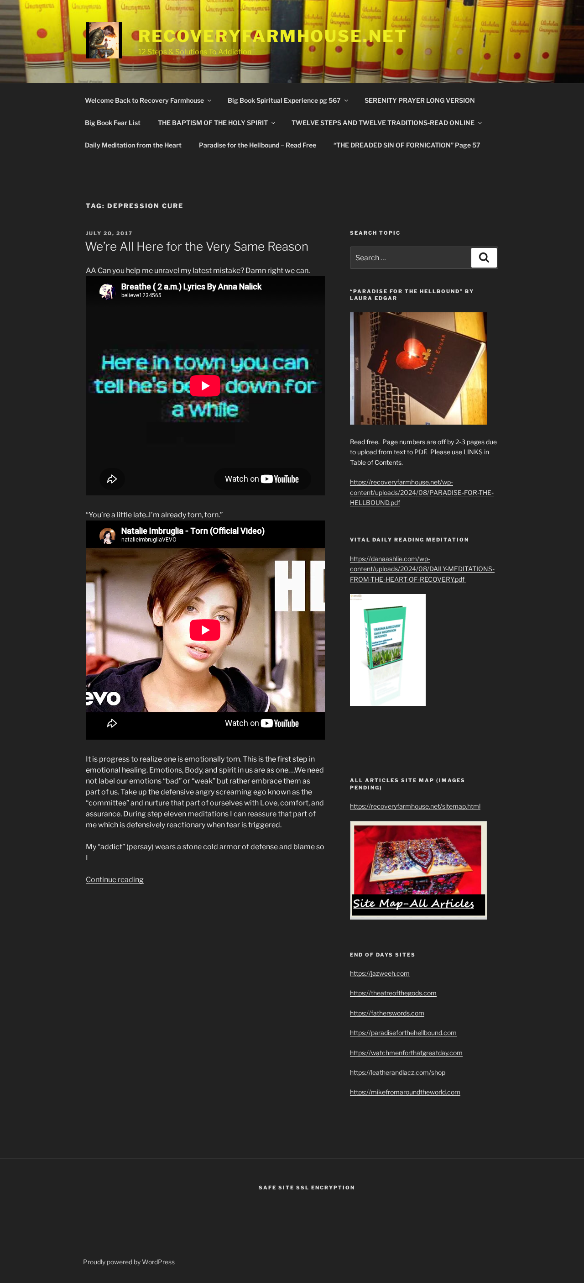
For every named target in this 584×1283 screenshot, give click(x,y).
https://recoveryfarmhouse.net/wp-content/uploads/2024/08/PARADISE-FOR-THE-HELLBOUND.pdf (422, 492)
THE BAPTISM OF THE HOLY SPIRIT (213, 122)
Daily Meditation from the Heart (133, 145)
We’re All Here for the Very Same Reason (196, 246)
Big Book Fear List (113, 122)
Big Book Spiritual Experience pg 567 (284, 100)
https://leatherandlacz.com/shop (397, 1072)
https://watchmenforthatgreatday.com (406, 1053)
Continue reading (115, 879)
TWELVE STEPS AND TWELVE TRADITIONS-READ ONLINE (383, 122)
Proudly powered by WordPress (129, 1262)
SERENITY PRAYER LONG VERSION (420, 100)
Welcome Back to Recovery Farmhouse (144, 100)
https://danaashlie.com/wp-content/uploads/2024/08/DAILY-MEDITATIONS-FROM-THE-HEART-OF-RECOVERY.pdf (422, 569)
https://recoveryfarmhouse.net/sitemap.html (415, 806)
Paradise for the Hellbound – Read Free (257, 145)
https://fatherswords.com (387, 1013)
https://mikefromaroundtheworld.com (405, 1092)
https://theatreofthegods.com (393, 993)
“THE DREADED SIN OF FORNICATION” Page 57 (407, 145)
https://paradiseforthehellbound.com (403, 1032)
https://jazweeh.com (380, 973)
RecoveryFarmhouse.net (272, 36)
